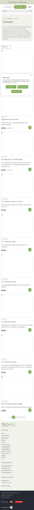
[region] (17, 85)
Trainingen (15, 18)
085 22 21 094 (7, 482)
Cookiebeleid (14, 82)
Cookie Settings (16, 91)
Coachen (3, 440)
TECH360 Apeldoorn (6, 466)
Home (9, 18)
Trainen (3, 442)
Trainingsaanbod (5, 447)
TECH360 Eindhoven (6, 470)
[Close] (31, 75)
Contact (3, 458)
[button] (29, 127)
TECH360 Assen (5, 468)
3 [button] (20, 417)
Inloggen (3, 456)
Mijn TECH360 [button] (19, 7)
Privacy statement (5, 497)
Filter (6, 47)
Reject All (11, 86)
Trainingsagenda (5, 449)
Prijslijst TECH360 (6, 451)
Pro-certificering (5, 444)
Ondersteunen (5, 438)
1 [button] (13, 417)
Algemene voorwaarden (7, 495)
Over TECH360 (5, 436)
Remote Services (5, 453)
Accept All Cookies (23, 86)
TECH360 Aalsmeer (6, 473)
